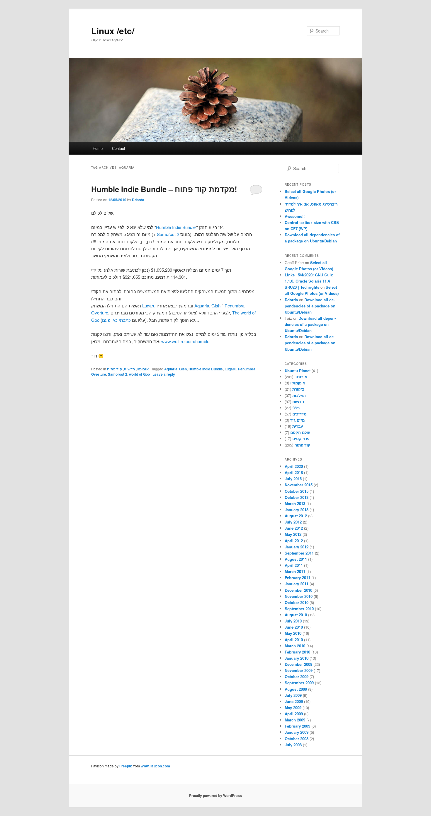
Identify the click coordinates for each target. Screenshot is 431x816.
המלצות (299, 395)
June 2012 (294, 528)
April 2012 (294, 540)
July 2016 (293, 478)
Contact (118, 148)
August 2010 (296, 614)
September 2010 (299, 608)
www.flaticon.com (155, 766)
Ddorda (138, 199)
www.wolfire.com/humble (185, 341)
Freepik (125, 766)
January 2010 (296, 658)
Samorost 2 (168, 234)
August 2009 (296, 689)
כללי (296, 407)
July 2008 (293, 744)
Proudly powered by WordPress (215, 795)
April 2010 (294, 639)
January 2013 (296, 509)
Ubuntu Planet (297, 370)
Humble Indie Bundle (176, 227)
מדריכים (299, 414)
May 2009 (293, 707)
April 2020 (294, 466)
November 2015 (299, 484)
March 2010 (295, 646)
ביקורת (298, 389)
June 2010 (294, 627)
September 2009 (299, 682)
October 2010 (296, 602)
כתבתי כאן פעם (116, 320)
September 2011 (299, 553)
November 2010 (299, 596)
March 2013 (295, 503)
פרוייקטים (300, 438)
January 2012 (296, 547)
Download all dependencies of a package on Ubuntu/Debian (310, 306)
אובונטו (143, 369)
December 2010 (298, 590)
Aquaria (201, 305)
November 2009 (299, 670)
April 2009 (294, 713)
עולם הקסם (300, 432)
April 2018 (294, 472)
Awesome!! (295, 216)
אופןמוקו (297, 383)
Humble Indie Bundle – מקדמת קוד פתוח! (164, 189)
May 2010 (293, 633)
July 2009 (293, 695)
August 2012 (296, 516)
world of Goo (139, 374)
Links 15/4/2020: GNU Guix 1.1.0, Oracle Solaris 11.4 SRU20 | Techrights (309, 281)
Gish (215, 305)
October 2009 (296, 676)
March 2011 (295, 571)
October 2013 (296, 497)
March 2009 (295, 720)
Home (98, 148)
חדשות (129, 369)
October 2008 (296, 738)
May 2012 (293, 534)
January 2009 (296, 732)
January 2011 (296, 583)
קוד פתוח (114, 369)
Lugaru (148, 305)
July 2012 (293, 522)
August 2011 (296, 559)
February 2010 (297, 652)
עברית (297, 426)
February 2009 (297, 726)
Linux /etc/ (112, 30)
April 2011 (294, 565)
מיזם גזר (297, 420)
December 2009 (298, 664)
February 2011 (297, 577)
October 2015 (296, 491)
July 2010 (293, 621)
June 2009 (294, 701)
